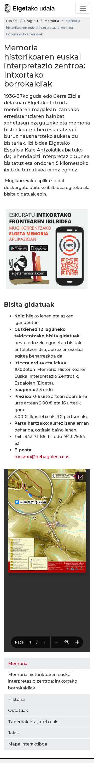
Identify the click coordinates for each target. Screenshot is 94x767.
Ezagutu (31, 21)
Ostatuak (18, 710)
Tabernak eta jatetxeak (33, 721)
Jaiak (13, 732)
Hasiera (11, 21)
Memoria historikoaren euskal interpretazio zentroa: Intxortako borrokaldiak (42, 681)
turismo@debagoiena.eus (41, 456)
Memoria (52, 21)
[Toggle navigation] (82, 8)
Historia (16, 699)
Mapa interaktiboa (27, 744)
